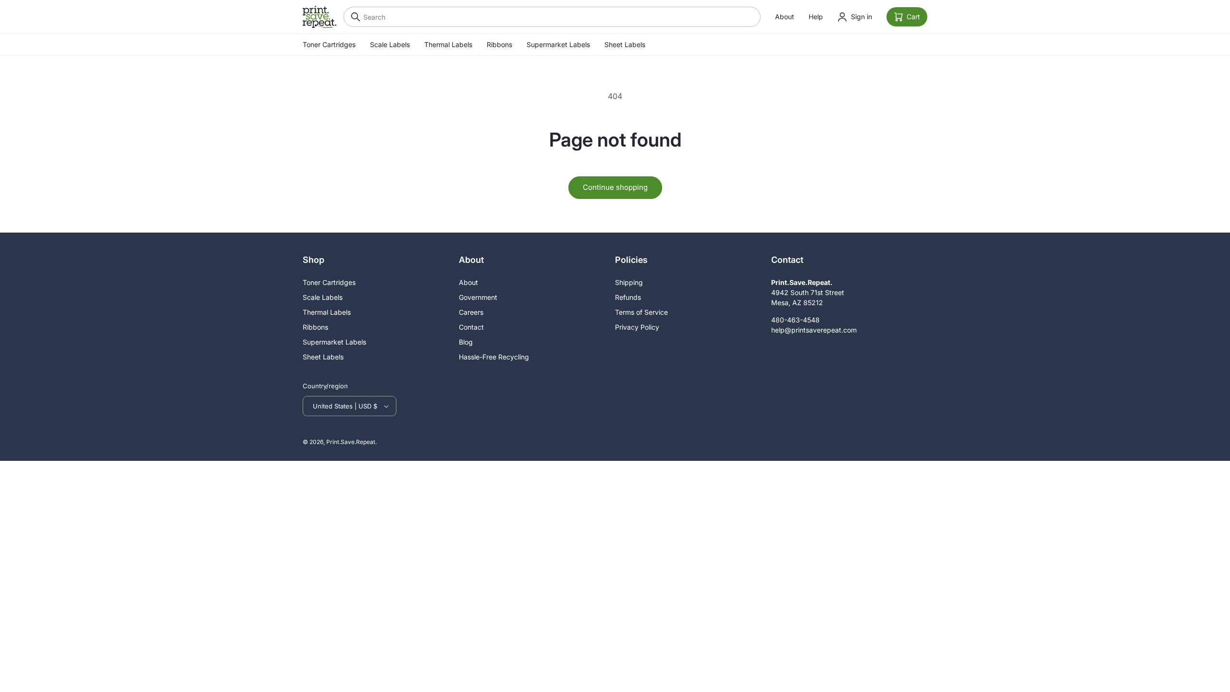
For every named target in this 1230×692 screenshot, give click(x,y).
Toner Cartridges (329, 44)
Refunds (628, 297)
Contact (471, 327)
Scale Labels (390, 44)
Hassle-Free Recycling (494, 357)
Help (816, 16)
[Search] (353, 17)
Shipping (629, 282)
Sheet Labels (624, 44)
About (784, 16)
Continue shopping (615, 187)
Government (478, 297)
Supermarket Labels (558, 44)
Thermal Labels (448, 44)
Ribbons (499, 44)
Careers (471, 312)
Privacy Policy (637, 327)
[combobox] (552, 17)
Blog (466, 342)
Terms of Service (641, 312)
